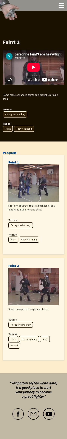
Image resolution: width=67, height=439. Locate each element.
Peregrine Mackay (15, 114)
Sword (14, 345)
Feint (8, 128)
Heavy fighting (24, 128)
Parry (45, 339)
